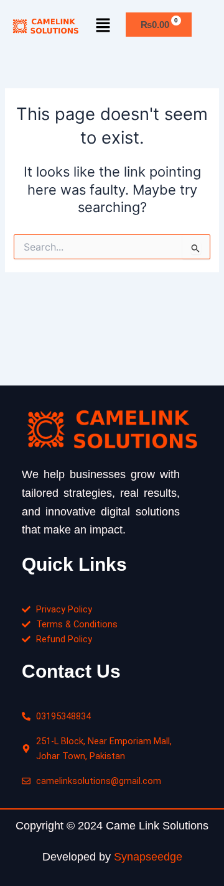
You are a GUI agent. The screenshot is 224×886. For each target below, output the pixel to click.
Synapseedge (148, 857)
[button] (103, 25)
